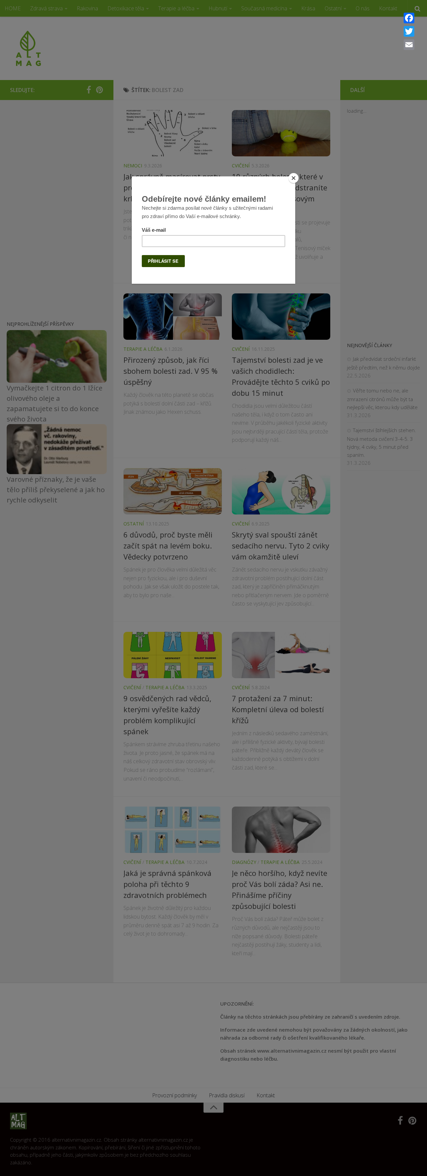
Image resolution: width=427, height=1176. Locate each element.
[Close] (294, 178)
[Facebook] (409, 18)
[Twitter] (409, 31)
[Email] (409, 44)
